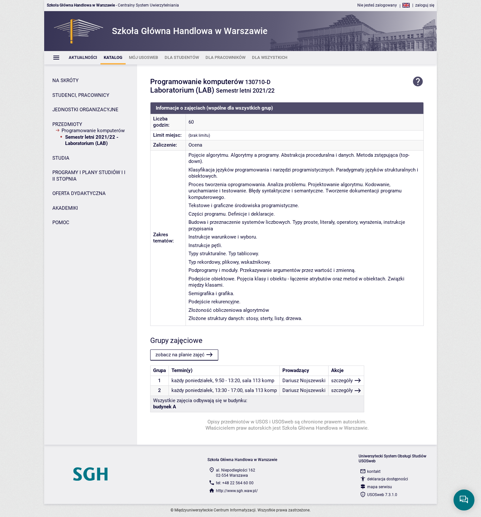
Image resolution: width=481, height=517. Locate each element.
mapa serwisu (379, 487)
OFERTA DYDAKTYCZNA (79, 193)
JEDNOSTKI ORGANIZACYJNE (85, 110)
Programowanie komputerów (93, 131)
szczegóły (342, 380)
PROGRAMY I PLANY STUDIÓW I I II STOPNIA (88, 175)
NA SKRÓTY (65, 80)
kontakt (374, 471)
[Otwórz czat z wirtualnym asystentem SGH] (464, 500)
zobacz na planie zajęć (180, 355)
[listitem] (82, 57)
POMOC (60, 222)
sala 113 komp (258, 380)
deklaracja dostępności (387, 479)
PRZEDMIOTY (67, 124)
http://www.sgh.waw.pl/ (237, 491)
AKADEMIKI (65, 208)
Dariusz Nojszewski (304, 380)
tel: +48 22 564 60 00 (235, 483)
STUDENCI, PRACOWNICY (80, 95)
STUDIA (60, 158)
